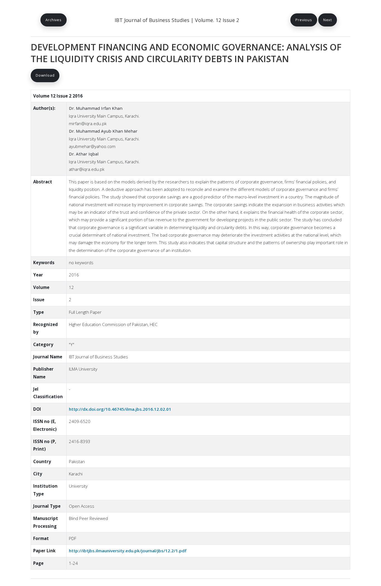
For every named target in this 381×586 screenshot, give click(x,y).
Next (327, 19)
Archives (53, 19)
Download (45, 75)
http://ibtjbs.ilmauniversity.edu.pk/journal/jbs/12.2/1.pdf (128, 550)
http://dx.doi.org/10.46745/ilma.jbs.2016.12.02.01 (120, 409)
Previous (303, 19)
